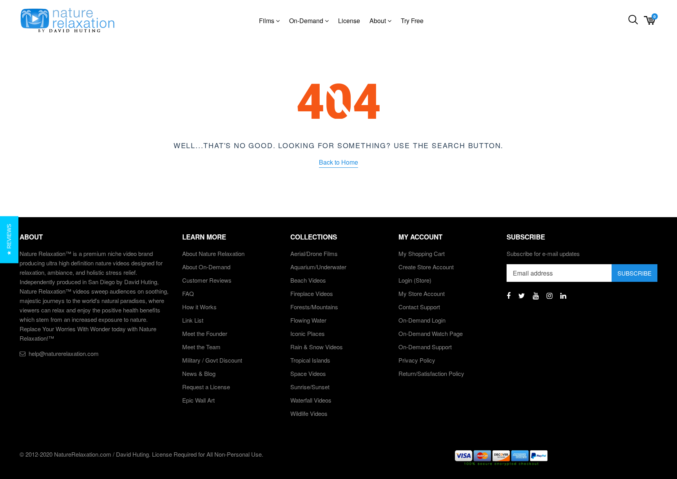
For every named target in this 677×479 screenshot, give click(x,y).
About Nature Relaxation (213, 253)
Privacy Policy (416, 360)
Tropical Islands (310, 360)
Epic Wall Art (198, 400)
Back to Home (338, 162)
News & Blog (198, 373)
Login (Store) (414, 280)
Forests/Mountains (314, 307)
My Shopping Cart (421, 253)
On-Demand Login (421, 320)
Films (267, 20)
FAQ (188, 293)
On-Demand (307, 20)
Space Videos (308, 373)
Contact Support (419, 307)
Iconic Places (307, 333)
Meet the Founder (204, 333)
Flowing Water (308, 320)
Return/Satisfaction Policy (431, 373)
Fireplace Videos (311, 293)
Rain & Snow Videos (316, 347)
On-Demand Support (425, 347)
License (349, 20)
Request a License (206, 387)
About (378, 20)
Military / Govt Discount (212, 360)
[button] (9, 239)
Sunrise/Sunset (309, 387)
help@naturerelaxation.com (64, 353)
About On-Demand (206, 267)
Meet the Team (201, 347)
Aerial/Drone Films (314, 253)
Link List (192, 320)
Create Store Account (426, 267)
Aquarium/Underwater (318, 267)
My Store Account (421, 293)
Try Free (412, 20)
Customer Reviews (207, 280)
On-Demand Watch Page (430, 333)
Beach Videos (308, 280)
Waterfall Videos (310, 400)
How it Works (199, 307)
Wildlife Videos (309, 413)
